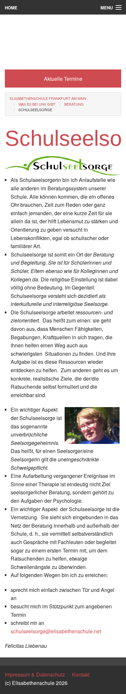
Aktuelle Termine (63, 78)
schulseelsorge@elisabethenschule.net (56, 631)
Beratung (74, 104)
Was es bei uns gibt (37, 104)
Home (11, 8)
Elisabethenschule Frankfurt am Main (48, 98)
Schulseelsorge (35, 109)
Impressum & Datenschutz (35, 674)
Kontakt (80, 674)
